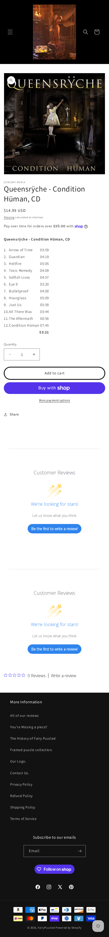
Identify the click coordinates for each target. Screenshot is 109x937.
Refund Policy (21, 795)
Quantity (10, 344)
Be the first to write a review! (54, 528)
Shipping (9, 217)
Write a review (63, 675)
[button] (10, 32)
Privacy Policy (21, 784)
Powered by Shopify (69, 927)
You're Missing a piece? (28, 727)
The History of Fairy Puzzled (33, 738)
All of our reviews (24, 715)
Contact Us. (19, 773)
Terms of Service (23, 818)
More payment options (54, 400)
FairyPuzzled (46, 927)
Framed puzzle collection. (31, 750)
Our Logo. (18, 761)
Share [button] (14, 414)
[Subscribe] (79, 851)
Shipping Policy (22, 807)
